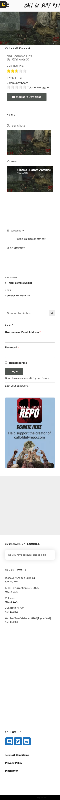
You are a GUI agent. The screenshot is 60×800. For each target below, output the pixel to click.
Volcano (9, 598)
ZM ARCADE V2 (14, 608)
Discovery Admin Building (20, 577)
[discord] (9, 741)
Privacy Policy (13, 763)
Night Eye (41, 797)
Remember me (18, 362)
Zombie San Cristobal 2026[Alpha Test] (28, 618)
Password (12, 347)
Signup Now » (41, 378)
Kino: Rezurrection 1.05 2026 (22, 588)
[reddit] (27, 741)
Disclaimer (11, 770)
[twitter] (18, 741)
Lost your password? (17, 385)
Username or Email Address (23, 332)
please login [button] (39, 554)
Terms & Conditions (17, 755)
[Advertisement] (30, 505)
